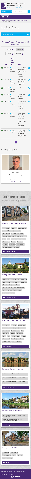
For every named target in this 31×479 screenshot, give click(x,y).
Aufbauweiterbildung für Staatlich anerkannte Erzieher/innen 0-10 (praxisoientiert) (12, 420)
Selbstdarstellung (14, 452)
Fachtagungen (17, 247)
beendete (19, 53)
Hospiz (22, 330)
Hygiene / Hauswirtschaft (21, 236)
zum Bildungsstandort (9, 251)
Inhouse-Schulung (20, 244)
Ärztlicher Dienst (21, 325)
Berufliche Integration (7, 287)
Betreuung (12, 333)
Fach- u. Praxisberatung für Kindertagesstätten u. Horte (15, 279)
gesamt (10, 49)
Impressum (11, 474)
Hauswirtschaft (19, 333)
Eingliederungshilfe (22, 228)
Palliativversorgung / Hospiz (17, 233)
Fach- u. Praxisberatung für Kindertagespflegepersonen (15, 282)
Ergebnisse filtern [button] (8, 34)
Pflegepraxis (14, 228)
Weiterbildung (12, 244)
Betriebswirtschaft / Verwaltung (18, 239)
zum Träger (6, 462)
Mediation (13, 241)
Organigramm (6, 452)
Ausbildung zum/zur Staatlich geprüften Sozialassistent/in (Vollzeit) (11, 374)
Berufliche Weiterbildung (19, 287)
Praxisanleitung (6, 233)
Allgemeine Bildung (7, 285)
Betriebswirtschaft (15, 336)
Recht (9, 239)
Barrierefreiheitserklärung (19, 471)
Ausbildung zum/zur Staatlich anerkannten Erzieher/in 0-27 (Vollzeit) (15, 378)
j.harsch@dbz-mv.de (15, 181)
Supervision (19, 241)
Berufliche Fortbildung (7, 290)
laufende (10, 53)
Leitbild (14, 455)
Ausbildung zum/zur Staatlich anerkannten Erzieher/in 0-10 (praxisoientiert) (15, 416)
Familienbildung (16, 285)
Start (6, 64)
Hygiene (15, 328)
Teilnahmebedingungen (8, 458)
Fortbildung (5, 244)
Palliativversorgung (15, 330)
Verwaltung (23, 336)
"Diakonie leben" (6, 339)
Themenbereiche (23, 20)
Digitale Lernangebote (7, 247)
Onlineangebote (6, 228)
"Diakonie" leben (6, 241)
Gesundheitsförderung (7, 231)
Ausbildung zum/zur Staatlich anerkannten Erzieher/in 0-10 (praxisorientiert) (15, 382)
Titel (19, 64)
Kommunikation (17, 231)
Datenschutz (20, 455)
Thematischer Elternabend (8, 293)
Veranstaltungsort (12, 61)
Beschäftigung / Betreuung (8, 236)
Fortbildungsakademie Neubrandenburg (10, 20)
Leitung (4, 239)
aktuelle (19, 49)
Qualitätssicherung (7, 455)
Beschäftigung (6, 333)
